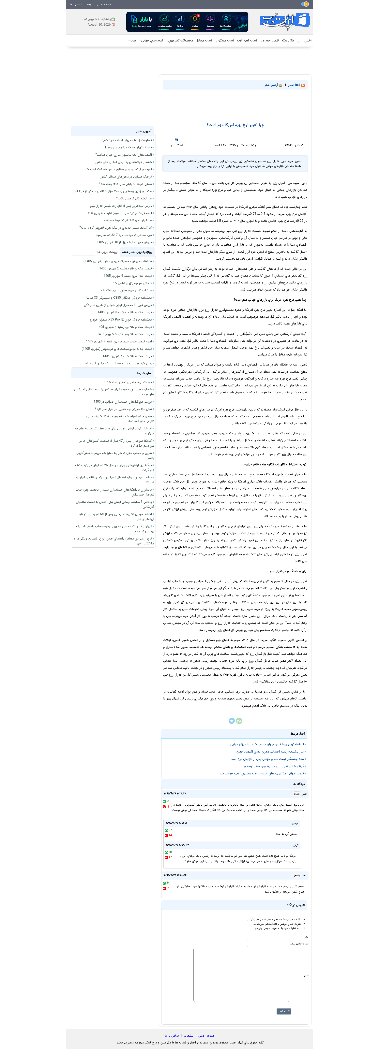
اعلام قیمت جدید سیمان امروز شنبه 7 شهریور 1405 (119, 213)
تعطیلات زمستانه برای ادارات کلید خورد (127, 140)
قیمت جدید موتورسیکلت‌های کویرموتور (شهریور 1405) (117, 348)
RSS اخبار (295, 85)
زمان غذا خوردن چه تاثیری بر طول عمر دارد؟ (123, 409)
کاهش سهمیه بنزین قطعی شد (132, 283)
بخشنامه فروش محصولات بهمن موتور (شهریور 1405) (117, 261)
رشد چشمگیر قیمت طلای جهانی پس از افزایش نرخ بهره (268, 758)
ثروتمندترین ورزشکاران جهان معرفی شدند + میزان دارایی (267, 744)
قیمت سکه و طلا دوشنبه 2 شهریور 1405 (125, 268)
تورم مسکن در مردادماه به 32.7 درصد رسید (124, 235)
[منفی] (164, 807)
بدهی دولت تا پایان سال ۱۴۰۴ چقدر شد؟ (125, 183)
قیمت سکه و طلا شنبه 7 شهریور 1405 (127, 356)
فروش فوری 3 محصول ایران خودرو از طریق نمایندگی (118, 305)
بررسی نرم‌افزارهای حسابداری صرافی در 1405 (123, 401)
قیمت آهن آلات (247, 40)
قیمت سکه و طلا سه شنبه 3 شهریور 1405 (125, 312)
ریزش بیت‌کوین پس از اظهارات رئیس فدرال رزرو (121, 205)
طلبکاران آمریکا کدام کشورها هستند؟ (128, 220)
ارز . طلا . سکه (290, 40)
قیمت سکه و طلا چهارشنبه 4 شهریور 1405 (124, 326)
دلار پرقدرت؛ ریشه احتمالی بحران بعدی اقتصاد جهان (270, 751)
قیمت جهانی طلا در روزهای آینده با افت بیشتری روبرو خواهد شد (262, 773)
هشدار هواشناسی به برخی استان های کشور (124, 162)
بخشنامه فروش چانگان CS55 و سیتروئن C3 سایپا (119, 297)
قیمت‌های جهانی (151, 40)
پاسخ (297, 794)
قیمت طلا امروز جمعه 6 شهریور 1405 (128, 275)
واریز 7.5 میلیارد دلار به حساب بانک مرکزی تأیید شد (118, 363)
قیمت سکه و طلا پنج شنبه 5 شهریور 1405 (124, 334)
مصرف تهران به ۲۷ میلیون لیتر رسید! (128, 147)
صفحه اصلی (104, 4)
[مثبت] (164, 801)
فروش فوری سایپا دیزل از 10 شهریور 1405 (124, 242)
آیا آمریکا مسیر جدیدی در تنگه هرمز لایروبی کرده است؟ (115, 227)
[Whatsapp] (239, 723)
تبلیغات (89, 4)
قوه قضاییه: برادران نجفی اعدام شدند (128, 382)
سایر (132, 40)
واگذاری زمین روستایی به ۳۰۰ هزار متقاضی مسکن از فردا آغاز (112, 191)
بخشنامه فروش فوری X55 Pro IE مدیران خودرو (121, 319)
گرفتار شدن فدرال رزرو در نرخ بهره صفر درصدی (274, 766)
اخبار (307, 40)
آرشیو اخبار (272, 85)
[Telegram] (232, 723)
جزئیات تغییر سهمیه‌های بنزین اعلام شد (126, 290)
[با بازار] (187, 21)
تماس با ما (76, 4)
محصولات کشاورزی (179, 40)
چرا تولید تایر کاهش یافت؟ (134, 198)
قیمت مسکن (224, 40)
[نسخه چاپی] (176, 139)
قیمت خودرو (269, 40)
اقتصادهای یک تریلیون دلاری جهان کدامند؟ (123, 154)
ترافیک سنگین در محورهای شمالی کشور (126, 176)
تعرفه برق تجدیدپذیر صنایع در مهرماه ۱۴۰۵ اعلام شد (118, 169)
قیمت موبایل (204, 40)
